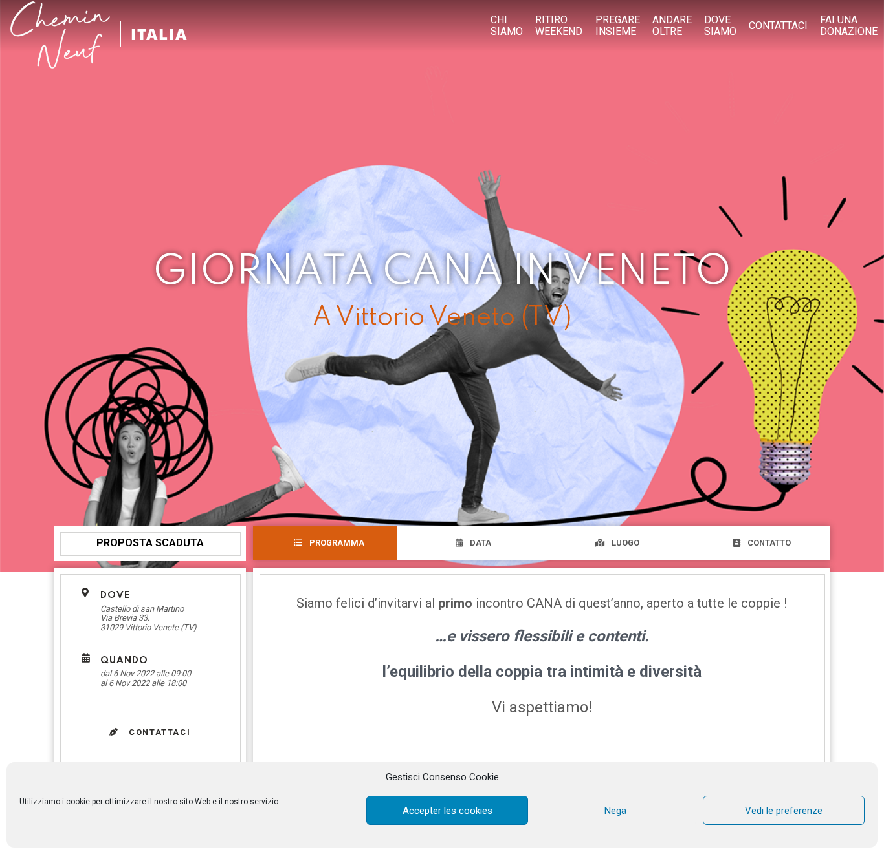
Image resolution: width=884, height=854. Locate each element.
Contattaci (158, 732)
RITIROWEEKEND (558, 25)
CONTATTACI (778, 26)
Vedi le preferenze (784, 811)
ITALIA (159, 34)
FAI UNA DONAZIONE (849, 25)
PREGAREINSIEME (617, 25)
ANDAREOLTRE (672, 25)
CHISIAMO (507, 25)
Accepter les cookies (447, 811)
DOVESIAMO (720, 25)
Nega (615, 811)
